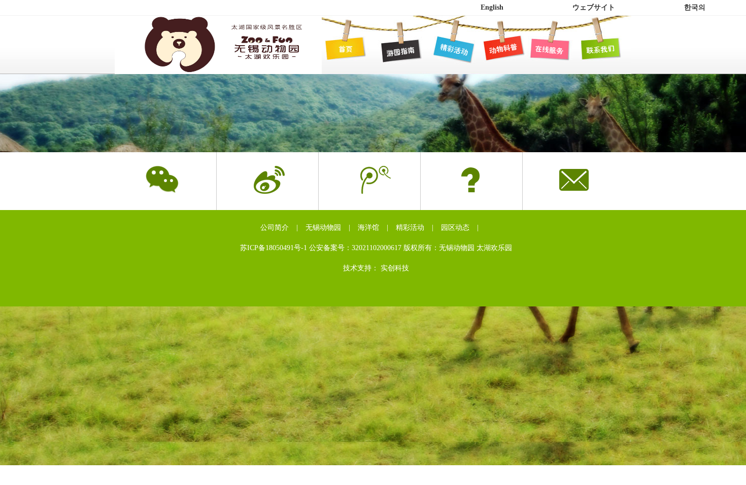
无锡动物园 (323, 227)
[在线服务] (547, 49)
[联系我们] (598, 49)
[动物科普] (497, 49)
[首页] (344, 49)
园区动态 (455, 227)
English (492, 7)
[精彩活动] (446, 49)
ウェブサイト (593, 7)
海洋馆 (368, 227)
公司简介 (274, 227)
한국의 (694, 7)
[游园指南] (395, 49)
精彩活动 (410, 227)
